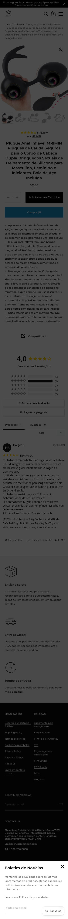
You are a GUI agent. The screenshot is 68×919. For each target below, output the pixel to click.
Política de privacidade (33, 897)
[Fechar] (62, 867)
